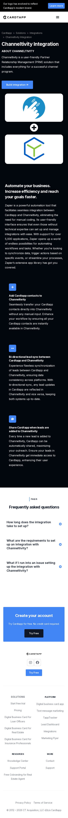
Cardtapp (7, 33)
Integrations (36, 33)
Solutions (21, 33)
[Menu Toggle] (57, 17)
